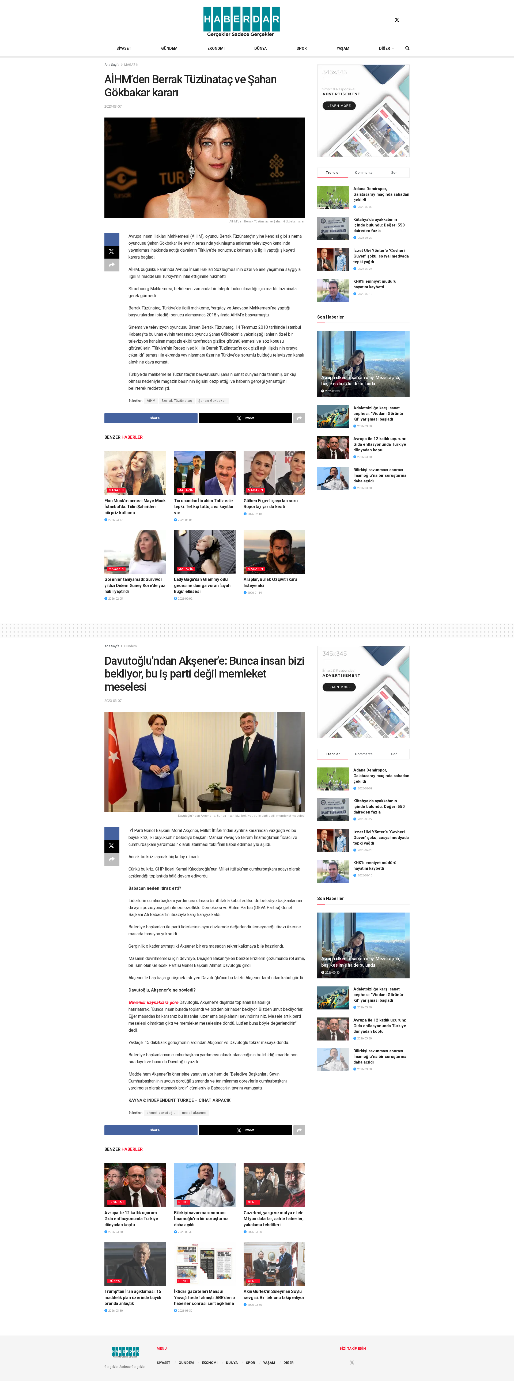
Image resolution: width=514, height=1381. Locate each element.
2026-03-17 (115, 520)
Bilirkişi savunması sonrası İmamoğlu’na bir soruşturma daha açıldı (379, 475)
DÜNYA (260, 48)
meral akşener (194, 1113)
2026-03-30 (331, 391)
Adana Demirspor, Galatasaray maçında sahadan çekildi (381, 194)
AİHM (151, 401)
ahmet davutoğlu (161, 1113)
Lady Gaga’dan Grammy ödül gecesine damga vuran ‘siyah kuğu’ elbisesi (202, 585)
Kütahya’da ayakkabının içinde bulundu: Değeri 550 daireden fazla (379, 225)
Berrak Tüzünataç (177, 401)
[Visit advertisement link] (363, 111)
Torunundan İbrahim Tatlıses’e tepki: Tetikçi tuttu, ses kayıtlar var (204, 506)
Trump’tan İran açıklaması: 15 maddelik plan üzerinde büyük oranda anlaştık (132, 1297)
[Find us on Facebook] (386, 20)
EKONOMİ (216, 48)
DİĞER (384, 48)
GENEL (183, 1202)
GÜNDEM (169, 48)
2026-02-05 (115, 598)
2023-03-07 (113, 106)
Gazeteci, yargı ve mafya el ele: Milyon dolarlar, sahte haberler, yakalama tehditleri (274, 1218)
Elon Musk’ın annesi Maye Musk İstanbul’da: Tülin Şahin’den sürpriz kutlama (135, 506)
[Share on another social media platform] (111, 265)
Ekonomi (116, 1202)
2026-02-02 (184, 598)
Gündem (130, 646)
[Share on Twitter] (111, 252)
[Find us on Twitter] (397, 20)
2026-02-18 (254, 514)
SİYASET (123, 48)
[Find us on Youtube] (407, 20)
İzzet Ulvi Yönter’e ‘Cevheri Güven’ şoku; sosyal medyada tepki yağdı (381, 256)
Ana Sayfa (111, 65)
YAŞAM (343, 48)
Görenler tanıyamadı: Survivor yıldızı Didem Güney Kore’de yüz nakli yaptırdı (134, 585)
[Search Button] (407, 48)
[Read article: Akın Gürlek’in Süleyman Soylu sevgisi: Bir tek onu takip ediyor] (274, 1264)
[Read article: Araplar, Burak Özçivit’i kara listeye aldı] (274, 552)
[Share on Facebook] (111, 239)
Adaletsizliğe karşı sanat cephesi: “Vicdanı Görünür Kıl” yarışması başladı (378, 414)
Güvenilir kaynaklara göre (153, 1002)
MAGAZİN (131, 65)
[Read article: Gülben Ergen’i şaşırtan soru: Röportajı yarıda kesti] (274, 473)
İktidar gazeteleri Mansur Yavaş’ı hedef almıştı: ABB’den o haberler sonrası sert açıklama (204, 1297)
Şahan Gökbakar (212, 401)
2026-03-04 (184, 520)
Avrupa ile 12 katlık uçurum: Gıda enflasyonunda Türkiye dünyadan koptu (379, 444)
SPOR (302, 48)
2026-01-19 (254, 593)
